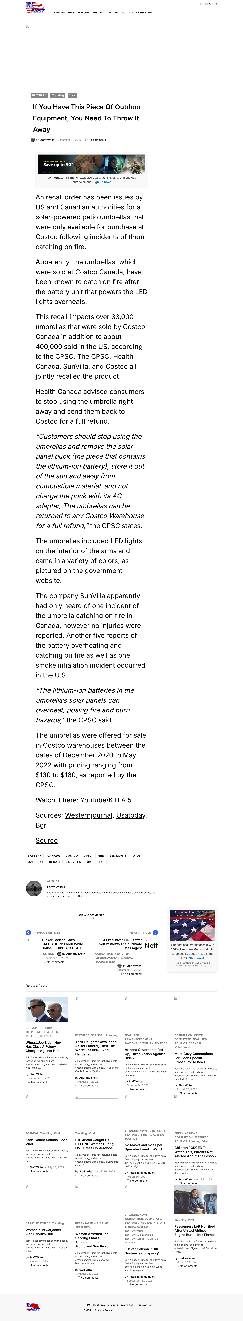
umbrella (95, 862)
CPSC (88, 855)
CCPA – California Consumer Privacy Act (108, 1305)
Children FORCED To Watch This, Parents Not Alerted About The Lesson (195, 1152)
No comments (97, 139)
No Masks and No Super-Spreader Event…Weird (144, 1147)
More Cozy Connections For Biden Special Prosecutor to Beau (193, 1058)
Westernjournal (88, 815)
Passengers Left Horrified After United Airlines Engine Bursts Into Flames (195, 1230)
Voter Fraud (182, 1047)
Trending (58, 95)
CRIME (49, 1028)
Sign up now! (101, 182)
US (111, 862)
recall (55, 862)
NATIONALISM (134, 1238)
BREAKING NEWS (136, 1130)
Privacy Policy (103, 1310)
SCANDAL (126, 957)
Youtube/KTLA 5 (106, 800)
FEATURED (39, 95)
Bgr (41, 825)
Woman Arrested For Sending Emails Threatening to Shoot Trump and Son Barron (92, 1240)
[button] (205, 4)
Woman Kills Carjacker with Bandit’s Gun (43, 1232)
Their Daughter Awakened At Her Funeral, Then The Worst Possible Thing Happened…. (96, 1048)
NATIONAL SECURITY (139, 1043)
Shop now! (196, 958)
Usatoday (130, 815)
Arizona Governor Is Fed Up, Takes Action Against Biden (145, 1054)
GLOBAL (146, 1222)
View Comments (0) (91, 917)
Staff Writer (56, 887)
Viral (72, 95)
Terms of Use (144, 1305)
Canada (53, 855)
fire (101, 855)
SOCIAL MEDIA (105, 961)
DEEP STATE (34, 1032)
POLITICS (47, 953)
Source (47, 840)
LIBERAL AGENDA (107, 957)
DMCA (87, 1310)
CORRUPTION (104, 953)
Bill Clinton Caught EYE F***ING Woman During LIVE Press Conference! (94, 1144)
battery (34, 855)
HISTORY (159, 1222)
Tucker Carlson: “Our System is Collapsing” (142, 1251)
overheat (35, 862)
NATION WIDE (134, 1230)
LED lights (118, 855)
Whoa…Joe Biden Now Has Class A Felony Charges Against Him (44, 1047)
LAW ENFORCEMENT (138, 1039)
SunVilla (73, 862)
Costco (72, 855)
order (138, 855)
